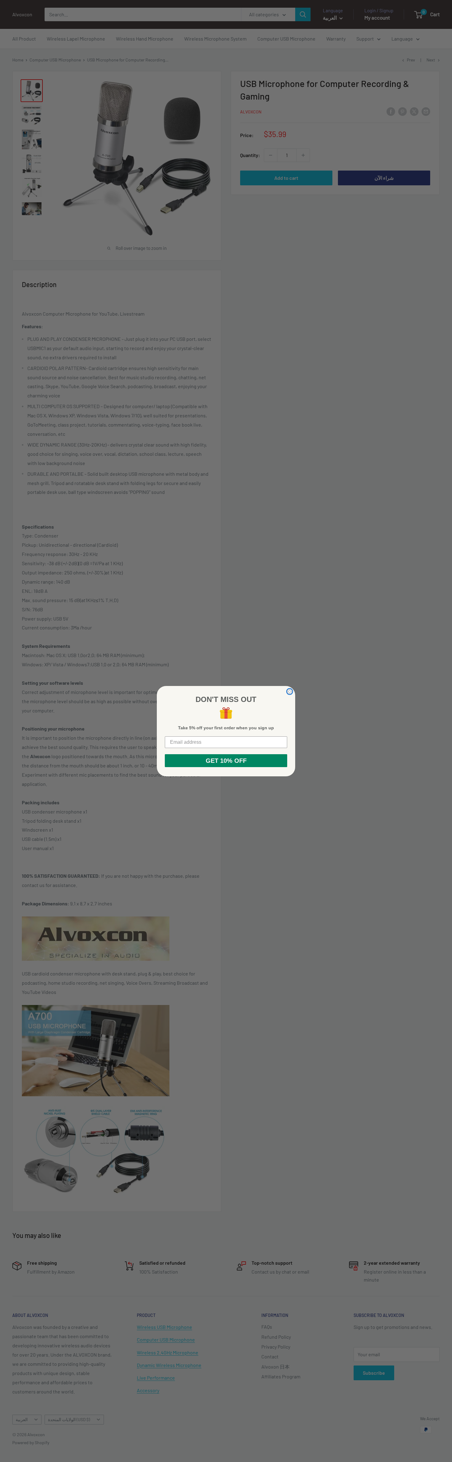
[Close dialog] (290, 691)
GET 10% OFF (226, 760)
